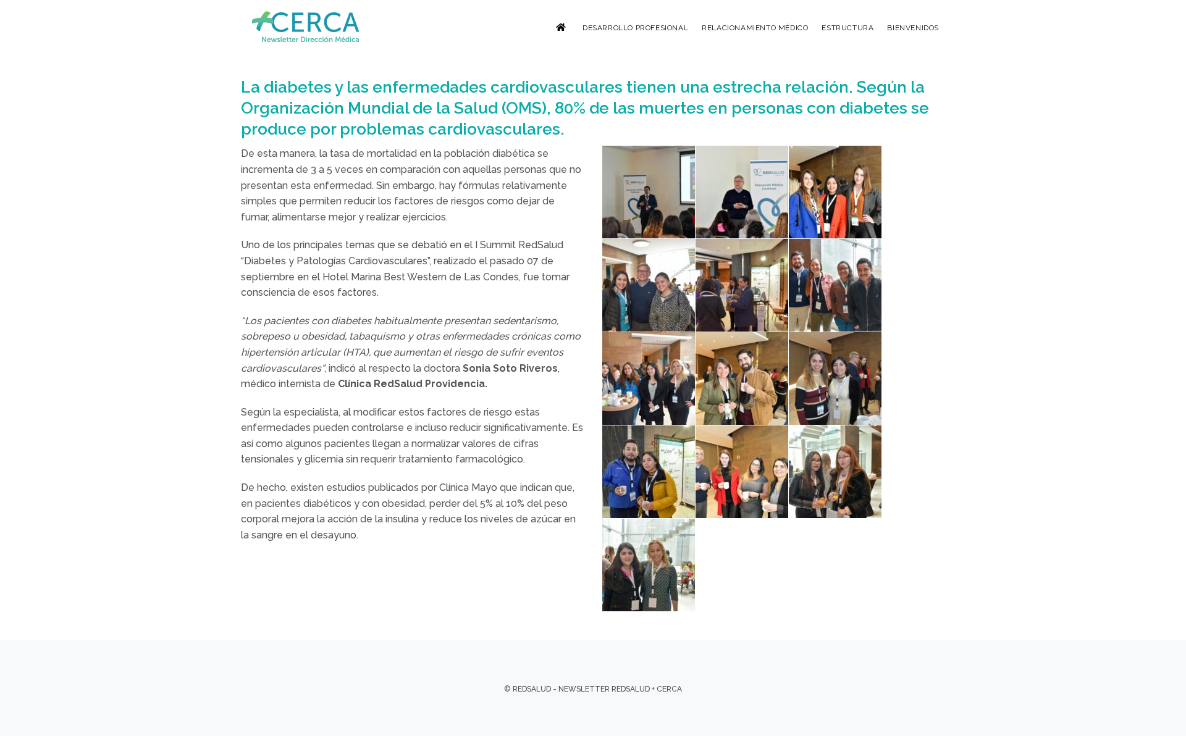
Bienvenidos (913, 27)
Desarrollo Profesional (635, 27)
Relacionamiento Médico (755, 27)
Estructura (847, 27)
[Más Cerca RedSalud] (307, 27)
